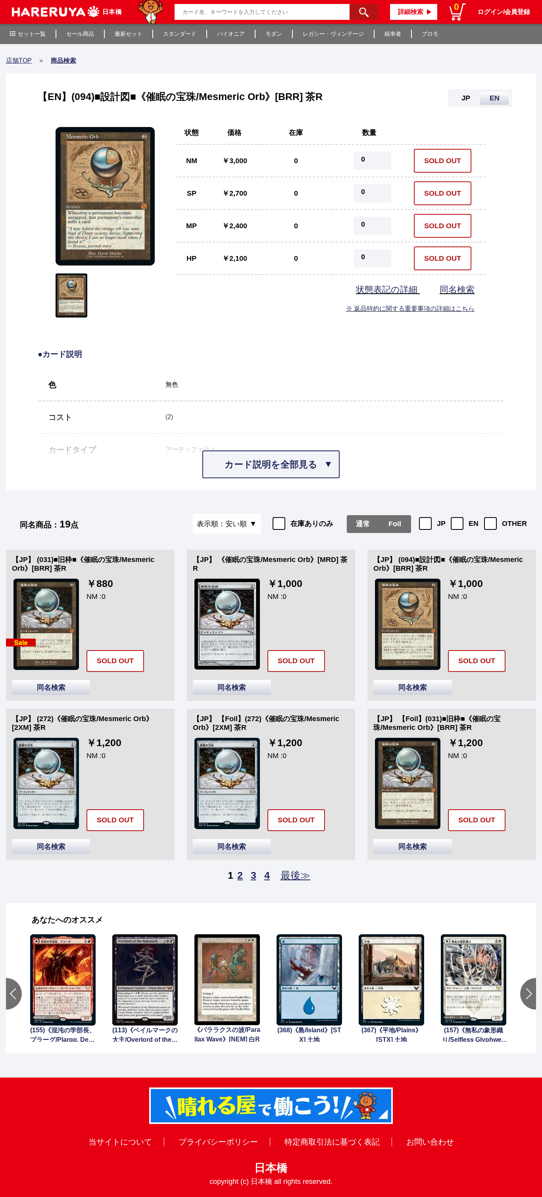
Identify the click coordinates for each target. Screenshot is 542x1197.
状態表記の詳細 (388, 289)
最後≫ (295, 875)
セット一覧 (32, 34)
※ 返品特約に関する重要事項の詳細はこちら (410, 308)
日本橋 (271, 1168)
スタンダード (179, 34)
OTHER (514, 523)
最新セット (128, 34)
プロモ (430, 34)
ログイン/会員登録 (504, 11)
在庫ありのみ (311, 523)
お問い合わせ (430, 1141)
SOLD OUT (442, 161)
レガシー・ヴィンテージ (333, 34)
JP (441, 523)
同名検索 (457, 289)
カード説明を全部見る (271, 464)
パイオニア (231, 34)
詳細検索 (410, 11)
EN (474, 523)
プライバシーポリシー (218, 1141)
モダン (273, 34)
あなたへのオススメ (67, 919)
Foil (394, 524)
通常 (363, 524)
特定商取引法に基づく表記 (332, 1141)
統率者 (392, 34)
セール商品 (80, 34)
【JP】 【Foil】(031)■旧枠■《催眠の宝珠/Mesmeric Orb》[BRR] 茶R (437, 723)
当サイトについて (120, 1141)
